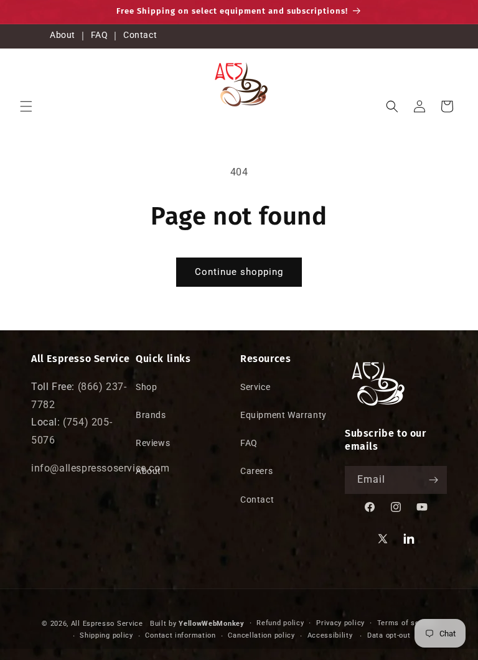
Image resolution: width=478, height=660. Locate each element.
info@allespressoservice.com (100, 468)
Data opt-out (388, 635)
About (62, 35)
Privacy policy (340, 623)
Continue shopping (239, 271)
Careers (256, 471)
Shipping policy (106, 635)
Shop (146, 387)
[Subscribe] (433, 480)
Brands (151, 415)
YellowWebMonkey (212, 624)
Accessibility (330, 635)
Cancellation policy (261, 635)
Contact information (180, 635)
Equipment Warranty (283, 415)
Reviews (153, 443)
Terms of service (406, 623)
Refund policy (280, 623)
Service (255, 387)
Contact (140, 35)
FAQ (99, 35)
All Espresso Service (107, 624)
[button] (26, 106)
